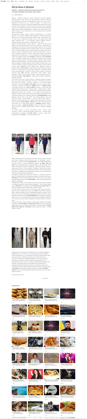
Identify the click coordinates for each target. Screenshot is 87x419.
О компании (5, 418)
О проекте (47, 418)
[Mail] (1, 1)
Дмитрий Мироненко (19, 14)
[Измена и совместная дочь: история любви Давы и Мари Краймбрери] (67, 360)
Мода (19, 4)
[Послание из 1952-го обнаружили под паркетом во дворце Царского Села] (51, 360)
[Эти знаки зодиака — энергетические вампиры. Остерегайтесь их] (19, 408)
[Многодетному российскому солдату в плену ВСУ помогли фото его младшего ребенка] (35, 296)
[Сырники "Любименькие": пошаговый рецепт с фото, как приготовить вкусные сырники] (51, 344)
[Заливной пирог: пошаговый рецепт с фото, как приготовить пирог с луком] (19, 344)
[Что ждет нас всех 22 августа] (67, 296)
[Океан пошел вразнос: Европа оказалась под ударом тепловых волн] (19, 392)
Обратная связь (83, 418)
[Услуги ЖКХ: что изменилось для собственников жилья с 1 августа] (35, 344)
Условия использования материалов (74, 418)
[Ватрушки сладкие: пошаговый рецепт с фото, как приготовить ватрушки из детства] (67, 392)
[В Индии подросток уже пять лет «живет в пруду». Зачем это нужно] (35, 408)
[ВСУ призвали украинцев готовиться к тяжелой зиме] (67, 312)
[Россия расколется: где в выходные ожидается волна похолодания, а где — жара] (19, 328)
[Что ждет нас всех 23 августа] (51, 328)
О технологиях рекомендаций (53, 418)
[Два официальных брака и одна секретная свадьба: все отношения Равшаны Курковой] (35, 376)
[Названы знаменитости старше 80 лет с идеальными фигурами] (19, 360)
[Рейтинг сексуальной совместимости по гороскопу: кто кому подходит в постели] (51, 408)
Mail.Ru (2, 418)
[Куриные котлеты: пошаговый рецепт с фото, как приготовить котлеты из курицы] (67, 408)
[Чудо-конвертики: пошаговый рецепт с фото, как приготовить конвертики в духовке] (19, 296)
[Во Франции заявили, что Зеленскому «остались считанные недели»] (67, 328)
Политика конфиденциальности (63, 418)
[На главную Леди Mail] (4, 1)
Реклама (9, 418)
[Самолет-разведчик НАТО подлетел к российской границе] (51, 392)
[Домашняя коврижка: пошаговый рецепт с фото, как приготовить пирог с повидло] (51, 376)
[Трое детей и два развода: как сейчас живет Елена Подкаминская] (35, 360)
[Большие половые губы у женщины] (67, 344)
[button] (31, 144)
